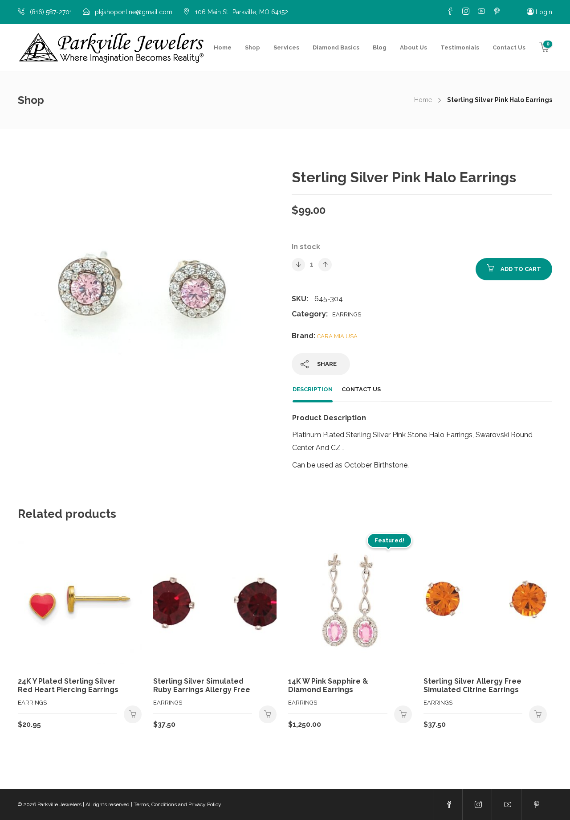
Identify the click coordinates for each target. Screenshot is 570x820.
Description (313, 389)
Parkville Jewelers (59, 804)
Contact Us (509, 47)
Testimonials (459, 47)
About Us (413, 47)
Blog (380, 47)
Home (223, 47)
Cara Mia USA (337, 336)
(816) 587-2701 (51, 12)
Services (286, 47)
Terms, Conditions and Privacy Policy (177, 804)
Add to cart (521, 269)
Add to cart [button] (133, 714)
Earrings (346, 314)
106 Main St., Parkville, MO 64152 (241, 12)
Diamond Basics (336, 47)
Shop (252, 47)
